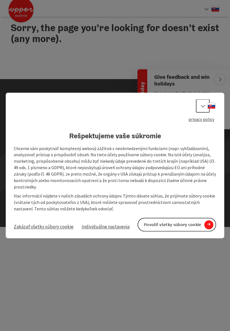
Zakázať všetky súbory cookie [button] (43, 227)
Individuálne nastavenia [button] (106, 227)
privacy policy (201, 119)
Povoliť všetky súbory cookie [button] (172, 224)
